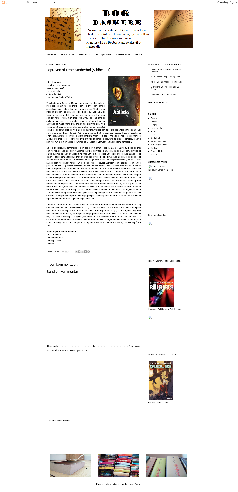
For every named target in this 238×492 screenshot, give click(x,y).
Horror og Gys (157, 128)
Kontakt (138, 54)
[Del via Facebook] (85, 251)
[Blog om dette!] (79, 251)
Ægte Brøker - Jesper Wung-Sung (165, 77)
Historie (154, 125)
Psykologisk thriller (159, 145)
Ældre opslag (135, 346)
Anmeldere (84, 54)
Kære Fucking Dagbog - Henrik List (166, 82)
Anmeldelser (67, 54)
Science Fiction (157, 151)
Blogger (138, 484)
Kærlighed (155, 138)
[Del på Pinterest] (88, 251)
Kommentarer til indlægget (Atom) (72, 350)
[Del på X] (82, 251)
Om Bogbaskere (103, 54)
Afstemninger (123, 54)
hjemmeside (93, 222)
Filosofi (154, 122)
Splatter (154, 155)
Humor (154, 131)
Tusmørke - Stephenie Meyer (163, 94)
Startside (51, 54)
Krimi (153, 135)
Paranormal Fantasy (159, 141)
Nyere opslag (53, 346)
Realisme (155, 148)
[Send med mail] (76, 251)
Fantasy (154, 118)
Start (94, 346)
